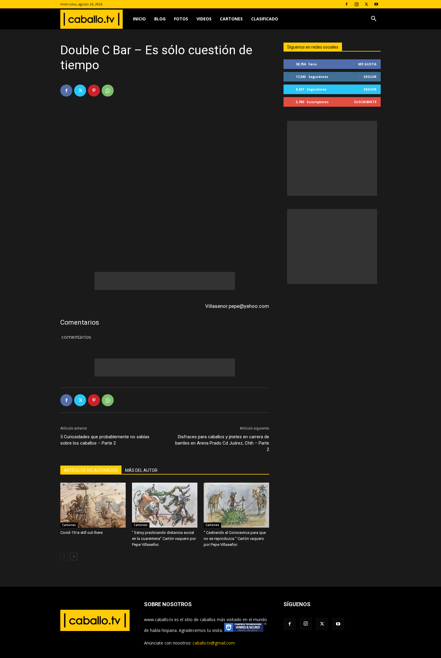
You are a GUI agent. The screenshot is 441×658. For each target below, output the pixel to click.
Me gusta (367, 64)
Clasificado (264, 19)
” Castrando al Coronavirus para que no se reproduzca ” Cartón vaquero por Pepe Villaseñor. (235, 538)
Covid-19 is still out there (81, 532)
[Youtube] (376, 4)
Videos (204, 19)
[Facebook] (346, 4)
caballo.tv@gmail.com (214, 643)
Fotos (181, 19)
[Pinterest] (94, 91)
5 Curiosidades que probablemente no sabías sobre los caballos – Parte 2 (104, 440)
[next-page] (73, 556)
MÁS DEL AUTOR (141, 470)
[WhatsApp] (108, 91)
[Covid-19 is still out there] (93, 505)
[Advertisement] (164, 281)
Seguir (370, 76)
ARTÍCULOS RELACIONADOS (91, 470)
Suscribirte (365, 102)
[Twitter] (366, 4)
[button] (373, 19)
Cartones (231, 19)
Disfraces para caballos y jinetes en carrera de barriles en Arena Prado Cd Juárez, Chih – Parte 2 (222, 443)
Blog (160, 19)
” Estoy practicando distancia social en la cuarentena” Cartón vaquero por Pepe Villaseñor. (164, 538)
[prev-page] (64, 556)
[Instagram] (356, 4)
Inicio (139, 19)
